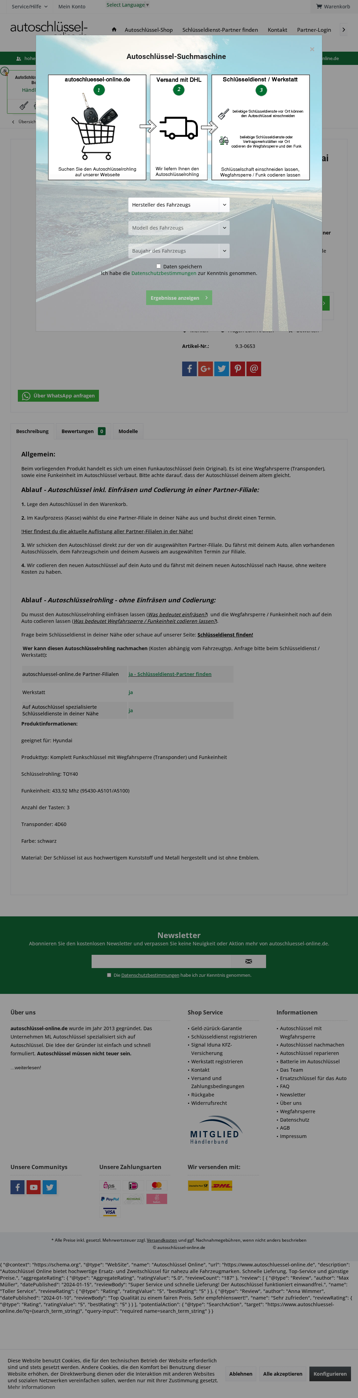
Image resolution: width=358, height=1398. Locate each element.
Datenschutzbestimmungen (163, 273)
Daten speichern (182, 266)
